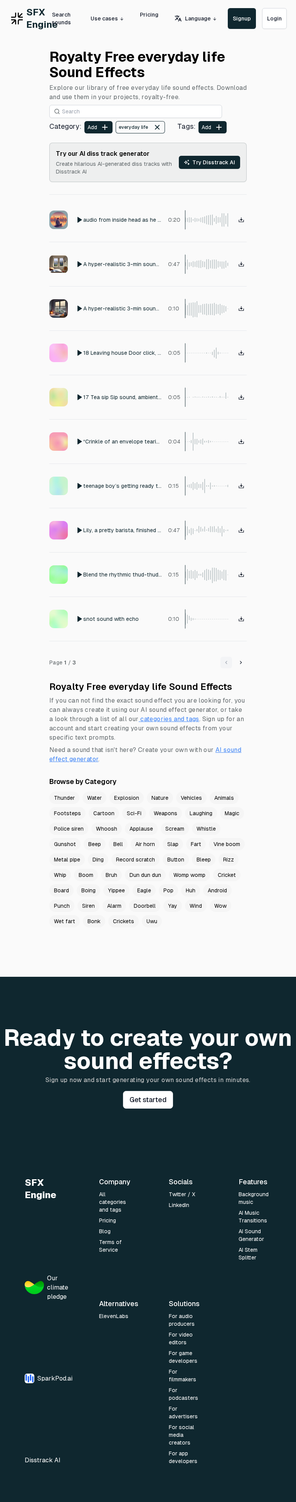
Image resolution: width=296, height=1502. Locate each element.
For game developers (183, 1357)
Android (217, 890)
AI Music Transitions (253, 1217)
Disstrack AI (43, 1460)
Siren (88, 906)
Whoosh (106, 829)
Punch (62, 906)
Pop (168, 890)
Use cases (104, 18)
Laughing (201, 813)
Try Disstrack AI (213, 162)
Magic (232, 813)
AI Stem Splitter (248, 1254)
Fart (196, 844)
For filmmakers (182, 1375)
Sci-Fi (134, 813)
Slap (172, 844)
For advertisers (183, 1412)
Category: (65, 126)
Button (175, 859)
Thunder (64, 798)
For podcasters (183, 1394)
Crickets (123, 921)
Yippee (116, 890)
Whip (60, 875)
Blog (105, 1231)
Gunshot (65, 844)
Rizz (228, 859)
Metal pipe (67, 859)
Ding (98, 859)
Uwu (151, 921)
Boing (88, 890)
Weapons (165, 813)
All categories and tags (112, 1202)
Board (61, 890)
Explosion (126, 798)
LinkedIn (179, 1205)
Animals (224, 798)
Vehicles (191, 798)
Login (274, 18)
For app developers (183, 1457)
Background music (254, 1198)
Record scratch (135, 859)
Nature (159, 798)
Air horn (145, 844)
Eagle (144, 890)
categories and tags (169, 719)
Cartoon (103, 813)
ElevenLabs (113, 1316)
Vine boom (227, 844)
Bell (118, 844)
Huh (190, 890)
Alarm (114, 906)
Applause (141, 829)
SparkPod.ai (54, 1378)
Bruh (111, 875)
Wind (196, 906)
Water (94, 798)
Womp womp (189, 875)
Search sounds (61, 18)
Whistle (206, 829)
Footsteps (67, 813)
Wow (220, 906)
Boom (86, 875)
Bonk (94, 921)
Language (198, 18)
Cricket (227, 875)
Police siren (69, 829)
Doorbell (145, 906)
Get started (148, 1100)
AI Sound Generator (251, 1235)
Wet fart (64, 921)
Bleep (204, 859)
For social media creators (181, 1435)
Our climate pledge (57, 1287)
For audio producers (182, 1320)
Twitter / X (182, 1194)
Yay (172, 906)
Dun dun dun (145, 875)
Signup (242, 18)
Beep (94, 844)
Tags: (186, 126)
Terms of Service (110, 1246)
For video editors (181, 1338)
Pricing (149, 15)
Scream (174, 829)
